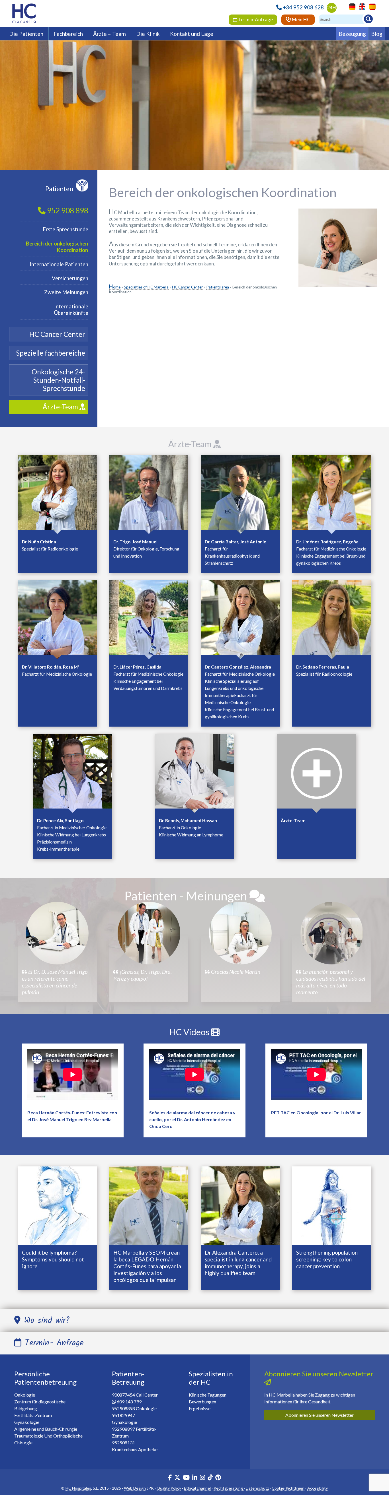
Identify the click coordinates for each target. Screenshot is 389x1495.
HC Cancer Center (187, 287)
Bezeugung (352, 33)
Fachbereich (68, 33)
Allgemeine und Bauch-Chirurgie (45, 1429)
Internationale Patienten (59, 264)
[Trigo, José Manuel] (148, 494)
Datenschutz (257, 1488)
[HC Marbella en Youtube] (186, 1478)
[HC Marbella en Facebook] (170, 1478)
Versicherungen (70, 278)
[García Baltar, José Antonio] (240, 494)
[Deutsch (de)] (350, 6)
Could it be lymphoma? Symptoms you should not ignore (53, 1259)
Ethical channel (197, 1488)
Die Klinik (148, 33)
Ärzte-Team (190, 444)
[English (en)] (360, 6)
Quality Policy (169, 1488)
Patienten (59, 189)
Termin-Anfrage (255, 19)
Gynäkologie (26, 1422)
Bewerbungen (202, 1401)
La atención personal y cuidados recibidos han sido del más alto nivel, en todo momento (330, 981)
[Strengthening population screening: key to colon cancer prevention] (331, 1205)
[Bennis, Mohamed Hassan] (194, 772)
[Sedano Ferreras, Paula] (331, 619)
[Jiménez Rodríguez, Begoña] (331, 494)
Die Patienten (26, 33)
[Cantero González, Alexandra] (240, 619)
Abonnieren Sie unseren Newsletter (319, 1415)
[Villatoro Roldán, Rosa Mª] (57, 619)
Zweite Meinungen (66, 292)
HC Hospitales (78, 1488)
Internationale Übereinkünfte (71, 309)
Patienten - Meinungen (186, 895)
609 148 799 (129, 1401)
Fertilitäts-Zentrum (33, 1415)
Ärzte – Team (109, 33)
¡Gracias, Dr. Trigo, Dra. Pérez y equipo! (142, 975)
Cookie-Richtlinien (288, 1488)
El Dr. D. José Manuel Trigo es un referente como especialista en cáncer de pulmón (55, 981)
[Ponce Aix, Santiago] (72, 772)
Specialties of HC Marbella (146, 287)
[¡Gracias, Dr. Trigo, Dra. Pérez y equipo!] (149, 933)
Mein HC (300, 19)
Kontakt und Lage (191, 33)
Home (114, 287)
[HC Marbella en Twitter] (177, 1478)
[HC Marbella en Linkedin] (194, 1478)
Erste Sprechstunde (65, 229)
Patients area (217, 287)
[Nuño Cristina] (57, 494)
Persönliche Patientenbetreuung (45, 1378)
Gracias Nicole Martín (235, 971)
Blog (376, 33)
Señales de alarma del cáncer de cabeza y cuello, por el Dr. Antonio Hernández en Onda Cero (192, 1119)
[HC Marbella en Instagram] (202, 1478)
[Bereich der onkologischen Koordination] (316, 772)
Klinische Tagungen (207, 1394)
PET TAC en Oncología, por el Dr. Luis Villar (316, 1112)
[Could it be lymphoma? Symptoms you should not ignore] (57, 1205)
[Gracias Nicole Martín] (240, 933)
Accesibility (317, 1488)
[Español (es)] (371, 6)
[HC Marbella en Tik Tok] (210, 1478)
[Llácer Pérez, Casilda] (148, 619)
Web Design (135, 1488)
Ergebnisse (199, 1408)
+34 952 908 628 (303, 7)
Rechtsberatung (229, 1488)
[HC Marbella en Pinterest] (218, 1478)
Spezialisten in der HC (211, 1378)
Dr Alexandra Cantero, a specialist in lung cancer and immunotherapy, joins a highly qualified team (238, 1262)
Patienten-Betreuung (128, 1378)
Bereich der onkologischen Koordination (57, 246)
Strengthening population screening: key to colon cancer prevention (327, 1259)
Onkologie (24, 1394)
